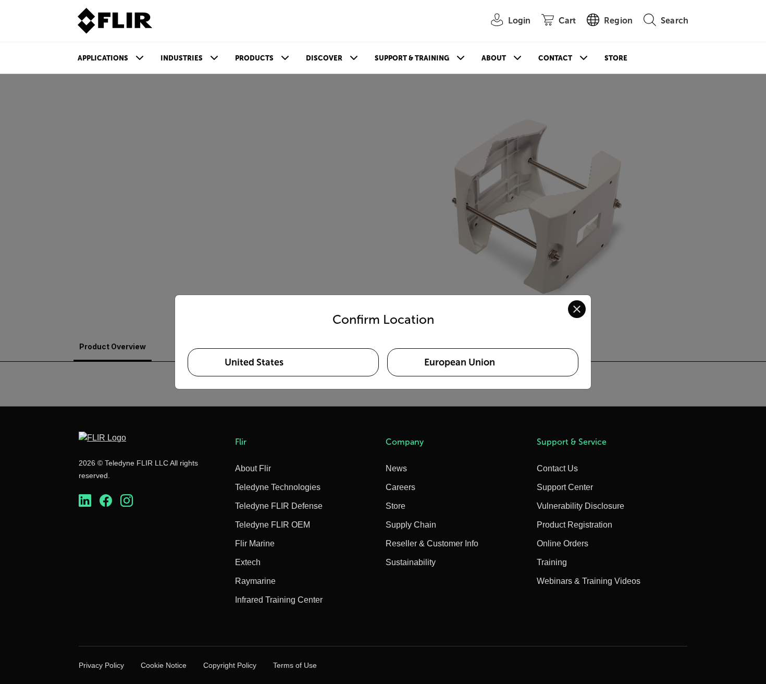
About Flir (253, 468)
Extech (248, 562)
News (396, 468)
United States (254, 362)
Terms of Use (295, 665)
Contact (555, 58)
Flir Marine (255, 543)
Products (254, 58)
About (493, 58)
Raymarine (255, 581)
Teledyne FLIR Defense (279, 506)
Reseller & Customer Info (432, 543)
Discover (324, 58)
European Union (459, 362)
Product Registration (574, 524)
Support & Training (412, 58)
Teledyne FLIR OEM (272, 524)
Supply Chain (411, 524)
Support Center (565, 487)
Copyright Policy (229, 665)
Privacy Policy (101, 665)
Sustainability (411, 562)
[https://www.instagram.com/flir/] (126, 500)
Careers (400, 487)
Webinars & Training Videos (588, 581)
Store (615, 58)
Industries (181, 58)
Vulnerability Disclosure (580, 506)
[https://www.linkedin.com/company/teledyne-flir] (85, 500)
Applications (103, 58)
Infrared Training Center (279, 599)
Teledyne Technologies (277, 487)
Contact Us (557, 468)
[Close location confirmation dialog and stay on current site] (577, 309)
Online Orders (562, 543)
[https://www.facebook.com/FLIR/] (106, 500)
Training (552, 562)
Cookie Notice (164, 665)
